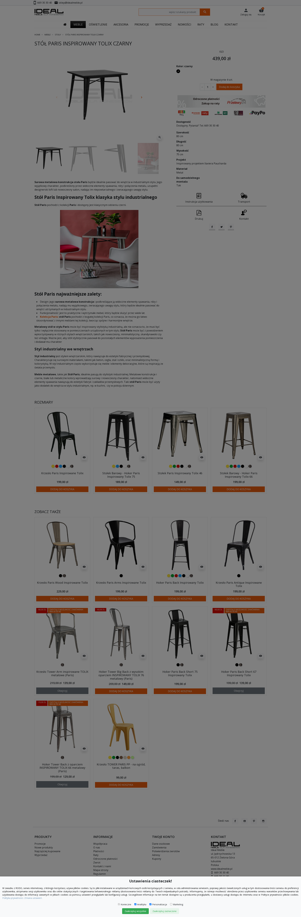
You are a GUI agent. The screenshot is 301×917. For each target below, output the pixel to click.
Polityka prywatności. (13, 897)
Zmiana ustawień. (33, 897)
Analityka (141, 904)
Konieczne (126, 904)
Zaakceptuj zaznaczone (165, 911)
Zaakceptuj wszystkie (135, 911)
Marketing (178, 904)
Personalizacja (159, 904)
